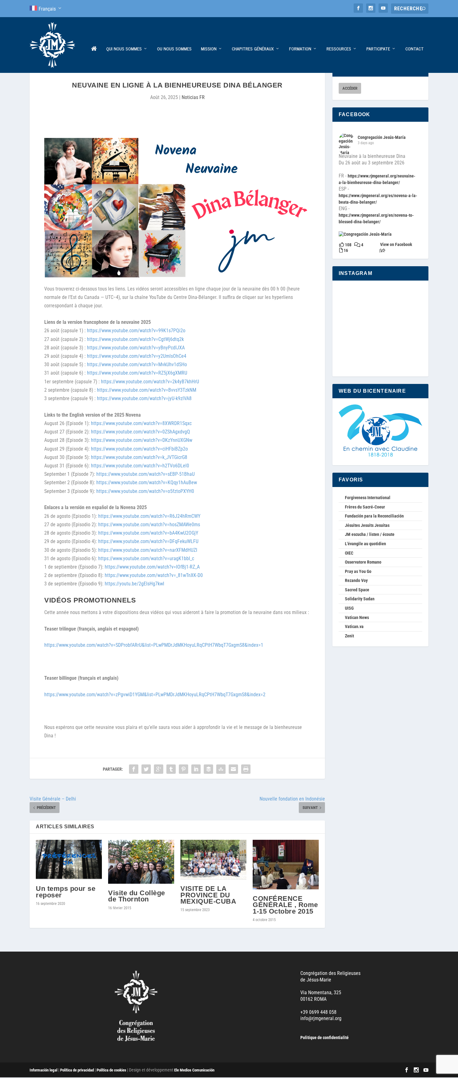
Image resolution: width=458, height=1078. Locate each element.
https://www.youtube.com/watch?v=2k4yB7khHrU (150, 382)
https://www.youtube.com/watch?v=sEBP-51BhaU (145, 474)
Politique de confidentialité (324, 1037)
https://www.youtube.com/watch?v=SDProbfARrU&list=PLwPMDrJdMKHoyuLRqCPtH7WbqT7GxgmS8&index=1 (153, 645)
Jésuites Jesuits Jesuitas (367, 525)
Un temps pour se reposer (65, 892)
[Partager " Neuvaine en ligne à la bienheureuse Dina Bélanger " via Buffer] (208, 769)
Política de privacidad (77, 1070)
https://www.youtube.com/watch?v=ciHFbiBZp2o (139, 449)
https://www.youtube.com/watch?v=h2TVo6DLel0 (140, 466)
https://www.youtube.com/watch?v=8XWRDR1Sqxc (141, 423)
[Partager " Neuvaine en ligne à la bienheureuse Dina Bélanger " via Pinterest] (183, 769)
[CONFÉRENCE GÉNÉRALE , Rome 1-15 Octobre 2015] (286, 865)
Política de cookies (111, 1070)
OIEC (349, 553)
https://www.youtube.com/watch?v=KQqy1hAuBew (146, 482)
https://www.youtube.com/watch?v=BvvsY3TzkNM (146, 390)
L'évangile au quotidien (365, 543)
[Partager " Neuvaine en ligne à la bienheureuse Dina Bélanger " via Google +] (158, 769)
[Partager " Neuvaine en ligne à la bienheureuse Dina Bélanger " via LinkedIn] (196, 769)
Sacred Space (357, 589)
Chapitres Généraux (253, 49)
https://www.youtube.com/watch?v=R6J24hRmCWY (149, 516)
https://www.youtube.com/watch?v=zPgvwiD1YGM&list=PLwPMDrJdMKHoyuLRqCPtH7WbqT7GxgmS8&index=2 (154, 694)
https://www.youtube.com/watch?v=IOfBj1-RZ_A (152, 567)
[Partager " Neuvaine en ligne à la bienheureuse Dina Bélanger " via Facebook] (133, 769)
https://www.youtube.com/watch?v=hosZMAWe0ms (149, 524)
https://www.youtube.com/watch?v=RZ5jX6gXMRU (137, 373)
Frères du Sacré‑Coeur (365, 506)
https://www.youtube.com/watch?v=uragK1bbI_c (146, 558)
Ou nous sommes (174, 49)
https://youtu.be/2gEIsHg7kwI (134, 584)
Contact (414, 49)
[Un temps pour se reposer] (69, 860)
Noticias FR (193, 97)
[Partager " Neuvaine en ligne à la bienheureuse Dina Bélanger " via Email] (233, 769)
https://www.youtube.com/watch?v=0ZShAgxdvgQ (140, 432)
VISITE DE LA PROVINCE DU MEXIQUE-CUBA (208, 895)
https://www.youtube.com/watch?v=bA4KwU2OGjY (148, 533)
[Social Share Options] (382, 251)
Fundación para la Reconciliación (374, 515)
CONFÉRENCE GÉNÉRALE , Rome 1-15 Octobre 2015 (285, 905)
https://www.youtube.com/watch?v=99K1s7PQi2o (136, 330)
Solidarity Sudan (360, 598)
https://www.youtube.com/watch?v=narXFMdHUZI (147, 550)
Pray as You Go (358, 571)
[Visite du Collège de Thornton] (141, 862)
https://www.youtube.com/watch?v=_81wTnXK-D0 (154, 575)
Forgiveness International (367, 497)
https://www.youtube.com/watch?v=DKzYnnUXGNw (141, 440)
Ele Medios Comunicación (194, 1070)
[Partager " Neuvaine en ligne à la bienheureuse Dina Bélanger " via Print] (246, 769)
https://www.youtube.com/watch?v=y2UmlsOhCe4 (136, 356)
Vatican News (357, 617)
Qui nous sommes (124, 49)
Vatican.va (354, 626)
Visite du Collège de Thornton (136, 896)
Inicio (94, 59)
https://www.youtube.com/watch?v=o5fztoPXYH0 (145, 491)
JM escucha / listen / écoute (369, 534)
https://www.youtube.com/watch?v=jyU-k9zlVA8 (144, 398)
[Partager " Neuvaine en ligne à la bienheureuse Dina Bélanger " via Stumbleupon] (221, 769)
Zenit (349, 635)
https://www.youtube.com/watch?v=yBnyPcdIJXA (136, 348)
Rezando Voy (356, 580)
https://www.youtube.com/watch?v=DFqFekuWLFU (148, 541)
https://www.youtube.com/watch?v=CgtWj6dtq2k (135, 339)
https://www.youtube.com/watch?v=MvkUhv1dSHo (137, 364)
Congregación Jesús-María (382, 137)
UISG (349, 608)
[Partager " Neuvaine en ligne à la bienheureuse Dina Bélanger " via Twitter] (146, 769)
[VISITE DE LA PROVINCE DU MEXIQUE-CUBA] (213, 860)
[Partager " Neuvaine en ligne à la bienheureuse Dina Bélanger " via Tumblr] (171, 769)
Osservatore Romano (363, 562)
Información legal (43, 1070)
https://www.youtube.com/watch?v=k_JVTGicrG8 (139, 457)
